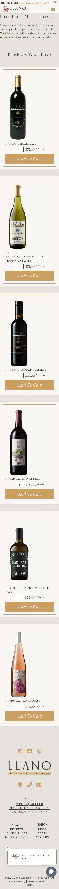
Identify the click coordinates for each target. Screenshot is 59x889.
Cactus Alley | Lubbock (29, 811)
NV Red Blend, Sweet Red (22, 478)
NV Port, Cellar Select (21, 143)
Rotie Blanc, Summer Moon (24, 256)
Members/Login (17, 837)
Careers (42, 837)
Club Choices (17, 833)
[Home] (26, 9)
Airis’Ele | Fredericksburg (29, 808)
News (42, 829)
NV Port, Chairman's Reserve (25, 369)
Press (42, 833)
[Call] (29, 784)
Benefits (16, 829)
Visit (29, 799)
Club (17, 824)
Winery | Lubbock (29, 804)
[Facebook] (29, 751)
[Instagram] (20, 751)
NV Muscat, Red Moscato (22, 700)
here (10, 33)
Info (42, 824)
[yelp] (38, 751)
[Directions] (20, 784)
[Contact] (38, 784)
